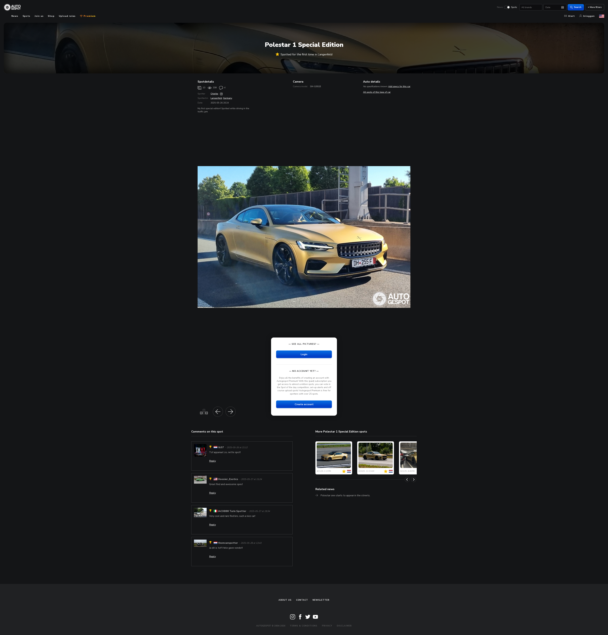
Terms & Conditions (303, 625)
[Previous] (407, 479)
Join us (39, 16)
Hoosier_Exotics (228, 479)
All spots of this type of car (377, 92)
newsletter (321, 600)
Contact (302, 600)
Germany (227, 98)
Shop (51, 16)
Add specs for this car (399, 86)
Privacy (327, 625)
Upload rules (67, 16)
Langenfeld (216, 98)
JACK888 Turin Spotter (232, 511)
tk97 (221, 447)
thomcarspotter (228, 543)
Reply (212, 461)
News (500, 7)
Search (577, 7)
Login (304, 354)
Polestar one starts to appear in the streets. (345, 495)
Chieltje (214, 93)
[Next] (413, 479)
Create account (304, 404)
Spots (514, 7)
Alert (571, 16)
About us (285, 600)
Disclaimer (344, 625)
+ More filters (595, 7)
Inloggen (589, 16)
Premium (89, 16)
